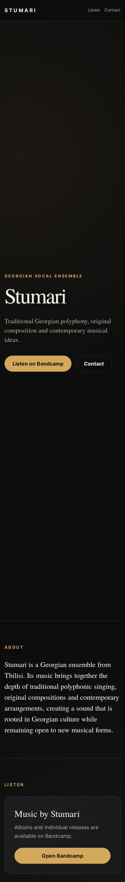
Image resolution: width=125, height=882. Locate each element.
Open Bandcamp (62, 856)
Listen (94, 9)
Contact (112, 9)
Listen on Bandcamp (38, 363)
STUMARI (20, 10)
